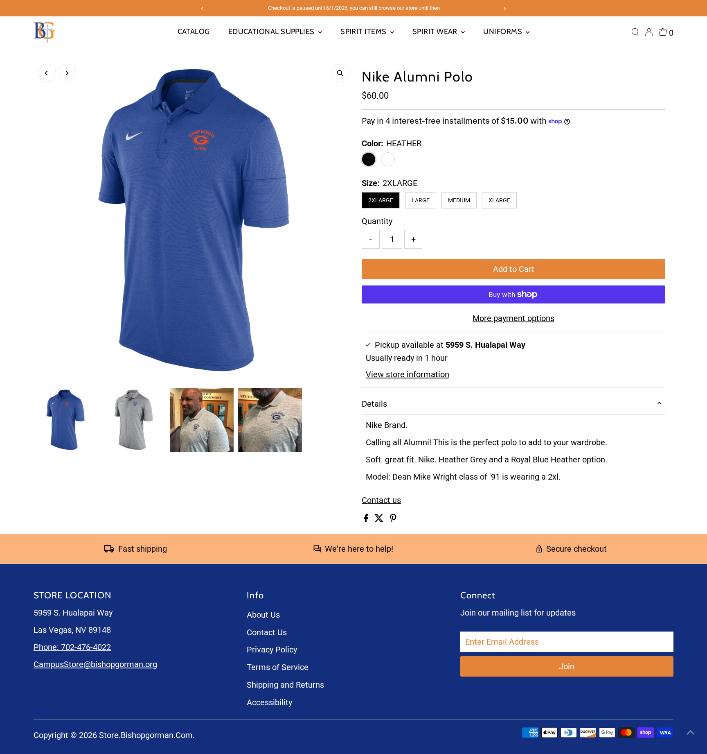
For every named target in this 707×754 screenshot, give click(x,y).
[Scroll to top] (690, 731)
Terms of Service (277, 667)
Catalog (194, 31)
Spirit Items (364, 31)
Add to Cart (513, 269)
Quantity (377, 221)
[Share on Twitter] (380, 519)
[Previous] (47, 73)
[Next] (67, 73)
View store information (407, 374)
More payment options (513, 318)
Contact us (381, 500)
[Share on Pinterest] (393, 519)
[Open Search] (635, 32)
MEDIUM (459, 200)
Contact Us (267, 632)
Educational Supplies (272, 31)
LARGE (421, 200)
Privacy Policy (272, 649)
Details (374, 404)
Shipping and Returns (285, 685)
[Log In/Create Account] (649, 32)
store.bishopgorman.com (146, 735)
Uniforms (503, 31)
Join (566, 666)
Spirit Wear (435, 31)
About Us (263, 615)
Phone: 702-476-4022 (72, 647)
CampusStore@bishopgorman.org (95, 664)
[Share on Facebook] (367, 519)
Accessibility (269, 702)
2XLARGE (380, 200)
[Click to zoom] (340, 73)
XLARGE (499, 200)
